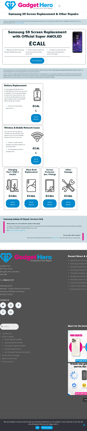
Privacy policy (47, 428)
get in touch (55, 238)
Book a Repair (8, 336)
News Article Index (9, 358)
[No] (84, 425)
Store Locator (7, 362)
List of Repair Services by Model (17, 352)
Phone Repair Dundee (13, 339)
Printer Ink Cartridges (11, 355)
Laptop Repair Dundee (13, 342)
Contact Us (4, 300)
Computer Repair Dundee (14, 346)
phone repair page (19, 23)
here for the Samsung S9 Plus (17, 230)
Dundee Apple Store (12, 349)
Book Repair (37, 61)
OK (37, 428)
